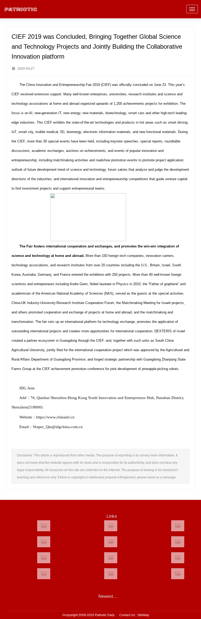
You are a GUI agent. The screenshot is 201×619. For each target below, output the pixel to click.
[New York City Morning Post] (177, 557)
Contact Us (127, 615)
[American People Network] (43, 541)
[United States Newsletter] (110, 541)
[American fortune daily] (177, 525)
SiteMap (143, 615)
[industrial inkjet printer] (177, 573)
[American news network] (43, 557)
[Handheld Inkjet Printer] (43, 525)
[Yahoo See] (110, 573)
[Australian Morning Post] (110, 525)
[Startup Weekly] (110, 557)
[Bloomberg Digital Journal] (43, 573)
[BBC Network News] (177, 541)
